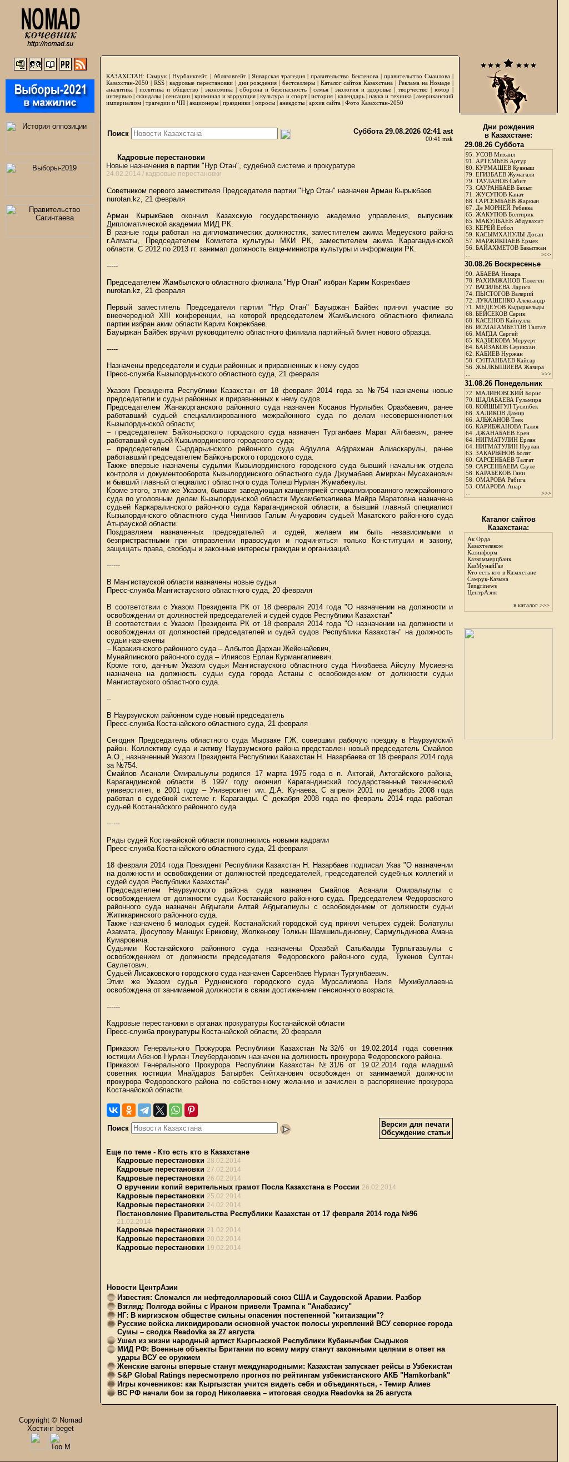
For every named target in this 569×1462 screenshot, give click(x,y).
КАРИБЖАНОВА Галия (507, 426)
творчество (413, 89)
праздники (237, 102)
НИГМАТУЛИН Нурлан (508, 446)
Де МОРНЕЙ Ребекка (504, 207)
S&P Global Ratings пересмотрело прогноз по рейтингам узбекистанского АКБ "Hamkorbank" (283, 1375)
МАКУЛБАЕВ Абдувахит (509, 221)
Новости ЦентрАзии (142, 1287)
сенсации (178, 96)
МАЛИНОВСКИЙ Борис (508, 393)
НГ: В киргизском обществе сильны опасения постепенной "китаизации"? (250, 1315)
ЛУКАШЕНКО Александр (510, 300)
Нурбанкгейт (189, 76)
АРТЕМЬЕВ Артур (501, 161)
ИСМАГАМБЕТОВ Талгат (511, 327)
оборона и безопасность (273, 89)
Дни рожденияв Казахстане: (509, 131)
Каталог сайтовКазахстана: (509, 523)
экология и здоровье (363, 89)
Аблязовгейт (229, 76)
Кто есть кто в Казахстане (203, 1152)
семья (320, 89)
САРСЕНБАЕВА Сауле (505, 466)
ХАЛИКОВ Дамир (500, 413)
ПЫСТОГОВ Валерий (504, 293)
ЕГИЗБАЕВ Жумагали (505, 174)
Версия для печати (415, 1124)
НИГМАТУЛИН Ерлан (506, 439)
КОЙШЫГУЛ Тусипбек (507, 406)
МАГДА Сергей (497, 333)
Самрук (157, 76)
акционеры (203, 102)
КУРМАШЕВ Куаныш (505, 167)
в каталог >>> (531, 605)
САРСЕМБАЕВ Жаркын (507, 201)
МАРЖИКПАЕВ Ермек (507, 241)
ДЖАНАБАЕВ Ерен (503, 433)
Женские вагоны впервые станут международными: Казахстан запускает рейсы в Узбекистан (284, 1366)
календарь (351, 96)
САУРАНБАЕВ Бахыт (504, 187)
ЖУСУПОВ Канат (500, 194)
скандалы (148, 96)
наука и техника (390, 96)
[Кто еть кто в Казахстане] (508, 737)
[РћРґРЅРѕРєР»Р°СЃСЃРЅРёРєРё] (129, 1110)
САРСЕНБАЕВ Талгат (505, 459)
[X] (160, 1110)
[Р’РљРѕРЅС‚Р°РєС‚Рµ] (113, 1110)
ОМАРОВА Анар (498, 486)
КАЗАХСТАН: (125, 76)
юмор (442, 89)
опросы (265, 102)
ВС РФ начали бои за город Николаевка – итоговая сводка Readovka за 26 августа (264, 1393)
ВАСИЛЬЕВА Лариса (503, 287)
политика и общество (168, 89)
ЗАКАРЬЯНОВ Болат (503, 453)
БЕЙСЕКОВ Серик (500, 313)
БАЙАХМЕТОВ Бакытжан (511, 247)
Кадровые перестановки (160, 157)
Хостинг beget (50, 1428)
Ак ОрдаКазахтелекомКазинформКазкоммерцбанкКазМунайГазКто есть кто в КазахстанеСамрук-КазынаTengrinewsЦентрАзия (501, 566)
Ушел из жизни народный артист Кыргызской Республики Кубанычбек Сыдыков (262, 1341)
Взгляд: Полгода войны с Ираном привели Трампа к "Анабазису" (234, 1306)
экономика (219, 89)
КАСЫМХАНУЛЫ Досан (509, 234)
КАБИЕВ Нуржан (499, 353)
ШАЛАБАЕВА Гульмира (508, 399)
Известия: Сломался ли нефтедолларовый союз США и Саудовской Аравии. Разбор (269, 1297)
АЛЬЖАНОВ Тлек (499, 419)
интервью (119, 96)
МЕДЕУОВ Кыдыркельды (510, 307)
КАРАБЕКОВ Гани (500, 473)
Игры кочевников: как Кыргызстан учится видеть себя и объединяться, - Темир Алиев (274, 1384)
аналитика (119, 89)
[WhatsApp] (175, 1110)
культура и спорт (283, 96)
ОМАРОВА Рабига (501, 479)
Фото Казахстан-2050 (374, 102)
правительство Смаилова (417, 76)
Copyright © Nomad (50, 1420)
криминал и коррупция (224, 96)
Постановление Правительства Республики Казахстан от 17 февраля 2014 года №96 (267, 1213)
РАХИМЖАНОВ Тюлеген (510, 280)
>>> (546, 254)
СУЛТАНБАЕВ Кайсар (506, 360)
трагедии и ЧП (165, 102)
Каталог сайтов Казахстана (357, 82)
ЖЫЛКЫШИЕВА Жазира (510, 367)
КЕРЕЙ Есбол (494, 227)
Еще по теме (128, 1152)
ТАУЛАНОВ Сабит (501, 181)
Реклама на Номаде (424, 82)
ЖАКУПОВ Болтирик (504, 214)
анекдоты (292, 102)
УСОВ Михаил (495, 154)
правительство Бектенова (344, 76)
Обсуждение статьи (416, 1132)
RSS (159, 82)
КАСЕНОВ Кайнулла (503, 320)
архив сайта (325, 102)
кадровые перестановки (201, 82)
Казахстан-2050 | (130, 82)
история (322, 96)
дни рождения (257, 82)
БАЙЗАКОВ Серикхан (505, 347)
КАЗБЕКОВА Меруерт (506, 340)
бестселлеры (298, 82)
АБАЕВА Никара (498, 273)
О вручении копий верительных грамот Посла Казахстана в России (238, 1187)
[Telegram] (144, 1110)
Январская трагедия (278, 76)
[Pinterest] (191, 1110)
